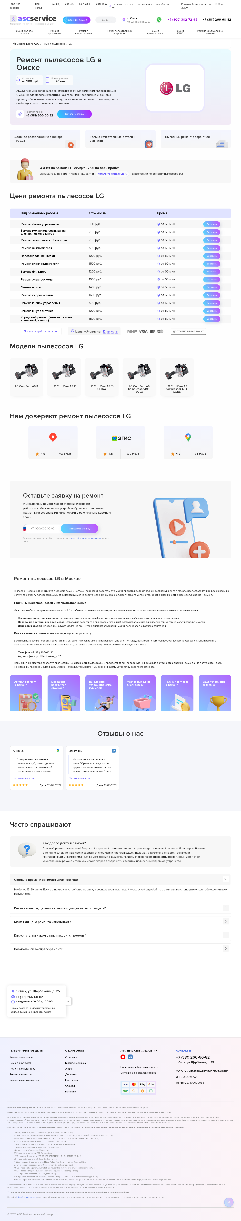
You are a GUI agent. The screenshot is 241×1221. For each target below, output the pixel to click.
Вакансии (69, 3)
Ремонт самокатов (21, 1074)
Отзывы (70, 1086)
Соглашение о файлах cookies (138, 1072)
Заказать (212, 224)
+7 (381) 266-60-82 (217, 19)
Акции (55, 3)
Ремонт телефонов (21, 1057)
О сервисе (71, 1057)
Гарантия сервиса (75, 1063)
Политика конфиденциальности (139, 1067)
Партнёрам (101, 3)
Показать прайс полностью (41, 331)
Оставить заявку (74, 114)
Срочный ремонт (77, 19)
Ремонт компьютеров (22, 1068)
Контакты (84, 3)
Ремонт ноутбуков (20, 1063)
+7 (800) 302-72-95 (182, 19)
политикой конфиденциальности (85, 538)
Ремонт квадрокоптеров (24, 1080)
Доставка (71, 1074)
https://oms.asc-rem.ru (26, 1197)
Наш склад (71, 1080)
